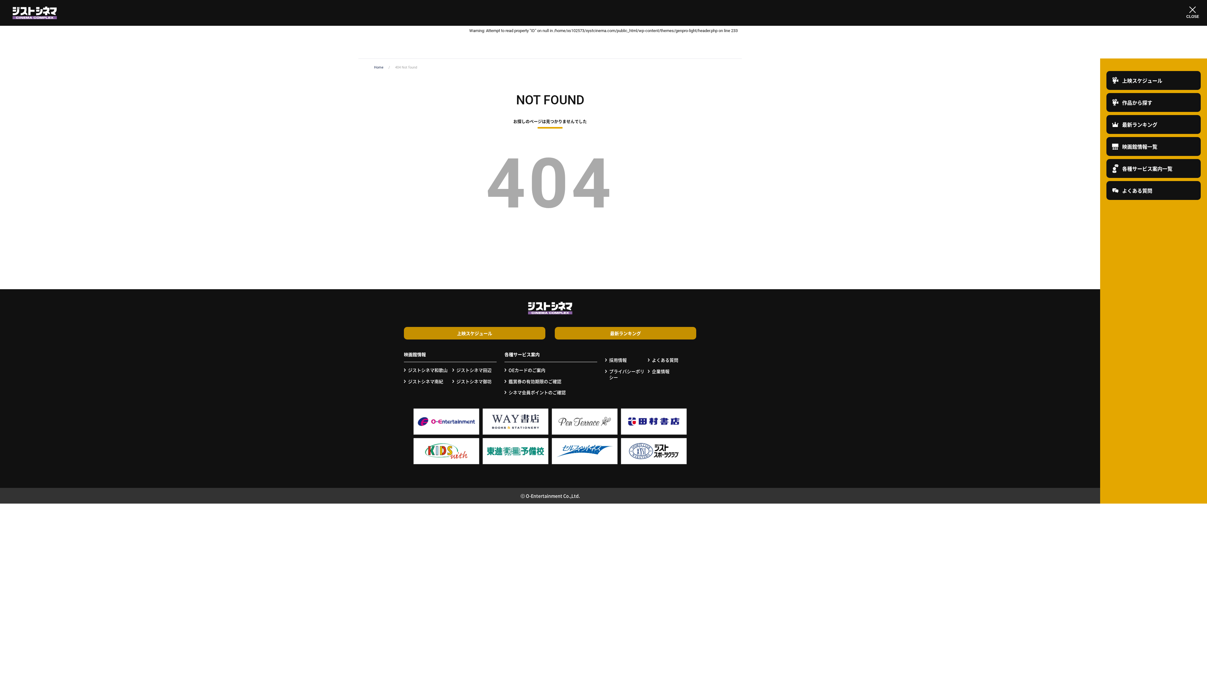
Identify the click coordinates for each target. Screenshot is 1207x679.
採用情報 (618, 360)
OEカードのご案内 (527, 370)
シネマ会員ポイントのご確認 (537, 392)
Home (378, 67)
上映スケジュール (474, 333)
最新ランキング (625, 333)
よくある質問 (665, 360)
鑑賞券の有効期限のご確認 (535, 381)
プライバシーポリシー (626, 374)
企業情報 (661, 371)
